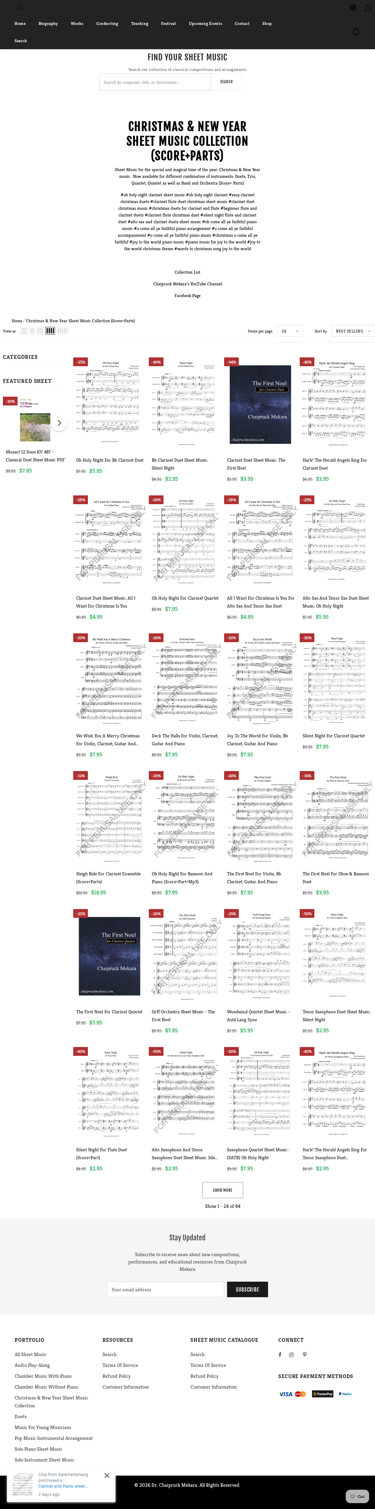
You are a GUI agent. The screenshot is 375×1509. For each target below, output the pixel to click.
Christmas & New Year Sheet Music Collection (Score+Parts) (80, 320)
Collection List (187, 272)
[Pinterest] (308, 1354)
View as (9, 331)
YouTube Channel (206, 284)
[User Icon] (353, 7)
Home (17, 320)
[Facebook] (283, 1354)
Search (226, 81)
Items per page (260, 331)
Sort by (321, 331)
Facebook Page (188, 295)
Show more (222, 1190)
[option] (35, 442)
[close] (107, 1475)
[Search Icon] (20, 7)
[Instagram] (294, 1354)
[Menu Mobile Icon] (3, 7)
